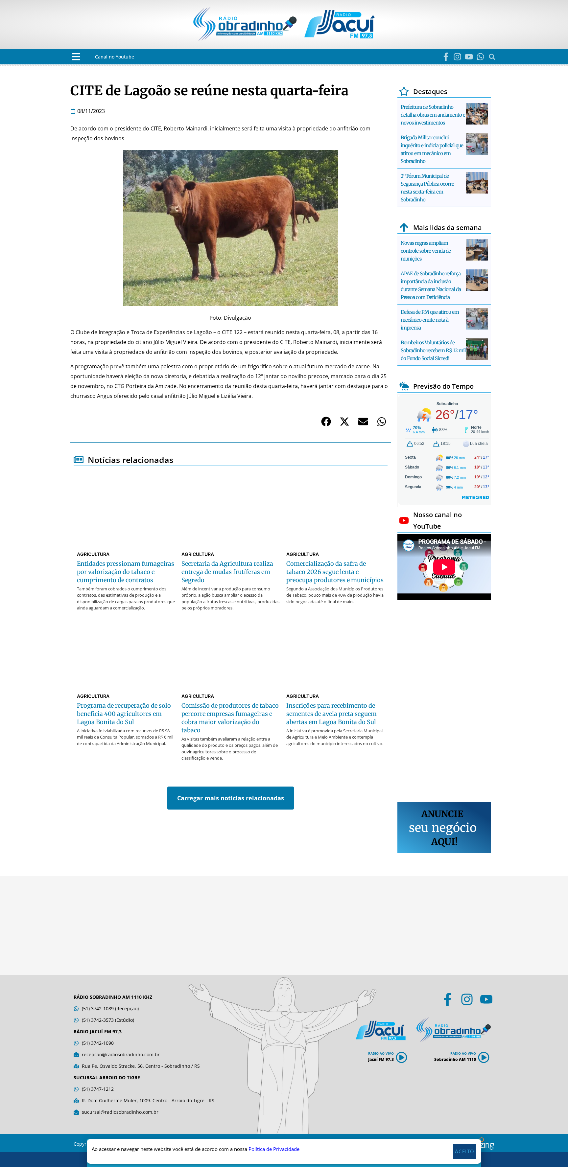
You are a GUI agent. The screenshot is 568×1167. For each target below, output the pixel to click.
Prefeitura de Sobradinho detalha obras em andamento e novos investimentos (433, 115)
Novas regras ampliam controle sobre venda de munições (426, 251)
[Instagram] (457, 57)
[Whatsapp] (480, 57)
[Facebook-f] (446, 57)
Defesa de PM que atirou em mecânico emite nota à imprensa (430, 320)
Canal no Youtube (114, 57)
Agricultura (93, 554)
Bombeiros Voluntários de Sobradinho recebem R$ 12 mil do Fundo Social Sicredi (433, 350)
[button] (76, 56)
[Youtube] (469, 57)
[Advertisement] (444, 702)
